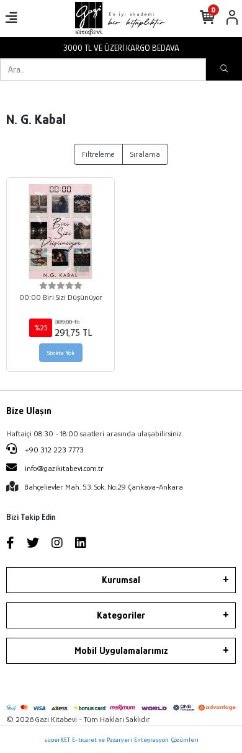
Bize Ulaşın (29, 410)
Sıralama (145, 154)
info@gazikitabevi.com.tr (64, 468)
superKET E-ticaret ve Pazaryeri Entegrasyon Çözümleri (121, 739)
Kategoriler (121, 615)
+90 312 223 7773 (53, 449)
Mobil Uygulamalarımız (121, 650)
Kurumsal (121, 580)
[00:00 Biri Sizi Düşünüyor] (60, 231)
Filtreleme (98, 154)
